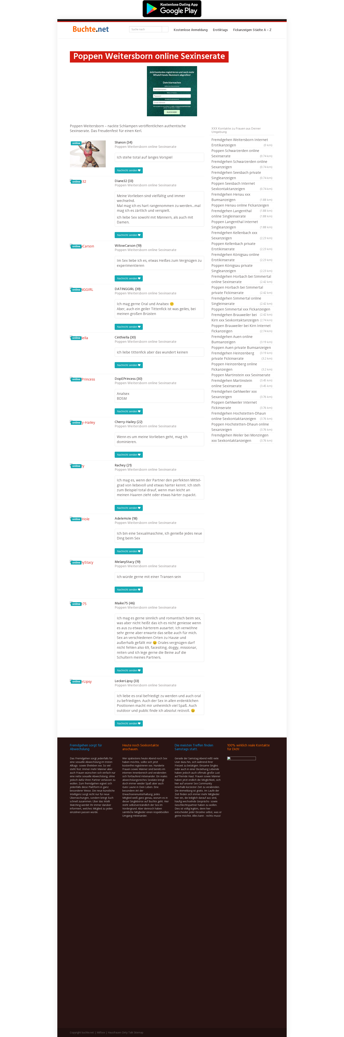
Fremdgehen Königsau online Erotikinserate (241, 257)
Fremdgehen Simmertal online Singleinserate (241, 301)
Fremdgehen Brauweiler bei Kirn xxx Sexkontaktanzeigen (241, 317)
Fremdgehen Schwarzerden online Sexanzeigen (241, 164)
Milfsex (101, 1032)
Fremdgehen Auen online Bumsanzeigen (241, 339)
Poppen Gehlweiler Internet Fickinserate (241, 405)
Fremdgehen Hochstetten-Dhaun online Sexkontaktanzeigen (241, 416)
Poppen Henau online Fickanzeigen (241, 205)
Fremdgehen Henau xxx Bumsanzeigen (241, 197)
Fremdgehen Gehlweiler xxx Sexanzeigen (241, 394)
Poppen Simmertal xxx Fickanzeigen (241, 309)
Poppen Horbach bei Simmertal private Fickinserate (241, 290)
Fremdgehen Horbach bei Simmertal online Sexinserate (241, 279)
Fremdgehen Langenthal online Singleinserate (241, 213)
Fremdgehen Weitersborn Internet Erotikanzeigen (241, 142)
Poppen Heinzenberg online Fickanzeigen (241, 367)
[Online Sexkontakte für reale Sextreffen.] (90, 30)
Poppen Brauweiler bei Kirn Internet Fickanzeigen (241, 328)
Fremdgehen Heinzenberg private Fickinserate (241, 356)
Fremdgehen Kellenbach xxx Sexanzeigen (241, 235)
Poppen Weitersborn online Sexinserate (145, 147)
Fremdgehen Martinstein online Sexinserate (241, 383)
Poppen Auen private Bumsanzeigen (241, 347)
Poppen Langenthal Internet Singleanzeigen (241, 224)
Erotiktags (220, 30)
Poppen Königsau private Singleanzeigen (241, 268)
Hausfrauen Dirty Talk (120, 1032)
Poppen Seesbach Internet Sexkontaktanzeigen (241, 186)
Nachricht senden (127, 170)
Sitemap (138, 1032)
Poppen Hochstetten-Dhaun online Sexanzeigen (241, 427)
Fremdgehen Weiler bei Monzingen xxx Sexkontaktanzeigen (241, 438)
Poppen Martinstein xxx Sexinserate (241, 375)
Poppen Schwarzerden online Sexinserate (241, 153)
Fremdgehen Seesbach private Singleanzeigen (241, 175)
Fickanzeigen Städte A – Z (252, 30)
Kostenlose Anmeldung (191, 30)
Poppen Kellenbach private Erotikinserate (241, 246)
